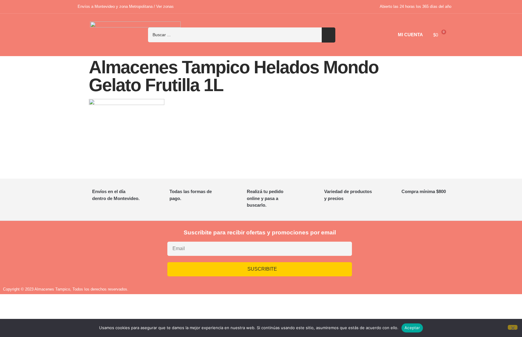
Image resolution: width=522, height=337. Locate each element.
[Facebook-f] (412, 251)
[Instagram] (394, 251)
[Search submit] (328, 35)
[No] (512, 327)
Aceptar (412, 327)
